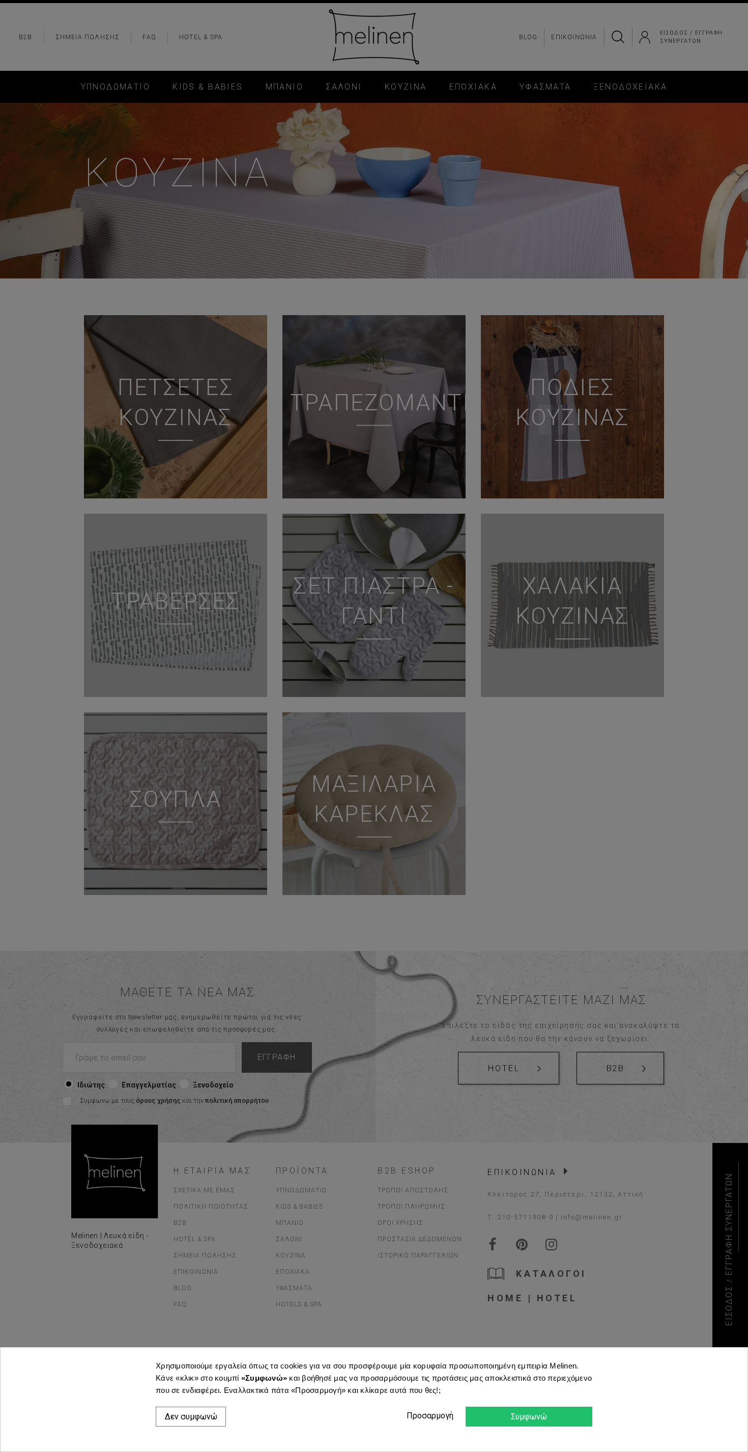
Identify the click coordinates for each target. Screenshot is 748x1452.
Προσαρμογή (428, 1415)
